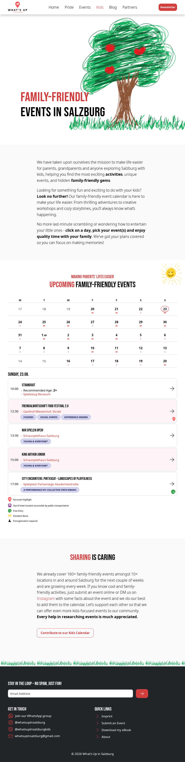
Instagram (46, 598)
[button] (168, 7)
